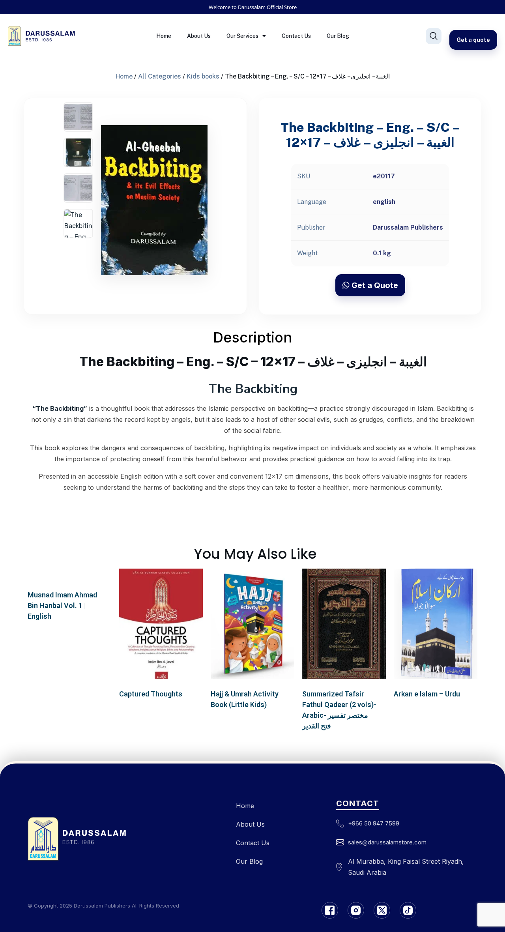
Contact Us (296, 36)
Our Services (242, 36)
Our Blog (338, 36)
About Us (199, 36)
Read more (69, 580)
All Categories (159, 76)
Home (163, 36)
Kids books (203, 76)
